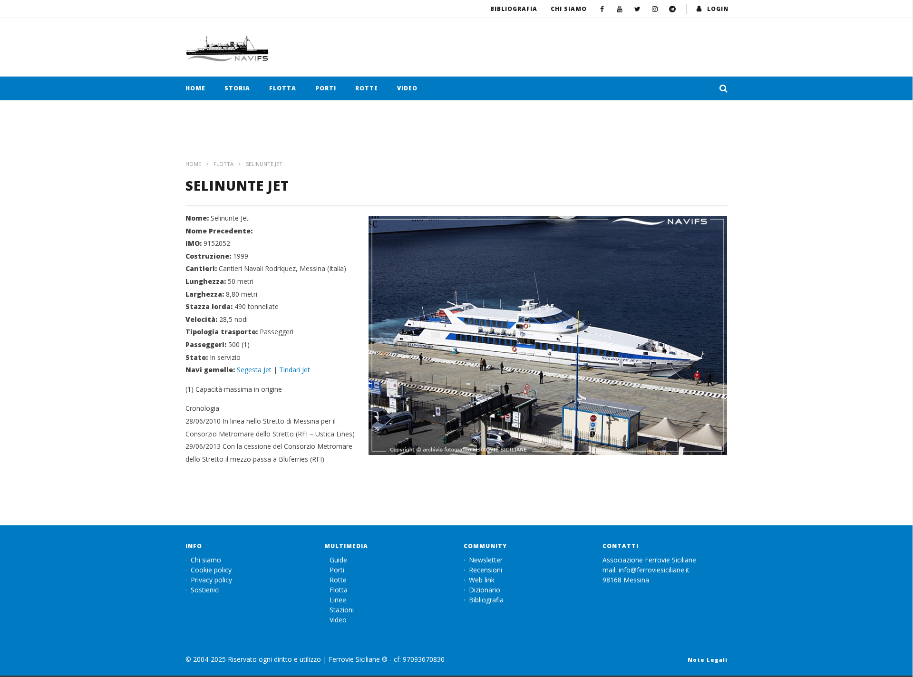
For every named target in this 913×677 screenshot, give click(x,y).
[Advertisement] (456, 135)
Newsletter (486, 559)
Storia (237, 88)
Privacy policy (211, 579)
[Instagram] (655, 9)
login (717, 9)
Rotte (366, 88)
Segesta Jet (254, 369)
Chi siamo (569, 9)
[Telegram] (672, 9)
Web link (482, 579)
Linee (338, 599)
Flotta (282, 88)
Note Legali (708, 659)
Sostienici (205, 589)
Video (407, 88)
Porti (325, 88)
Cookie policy (211, 569)
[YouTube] (620, 9)
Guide (338, 559)
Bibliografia (513, 9)
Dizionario (484, 589)
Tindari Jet (294, 369)
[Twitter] (637, 9)
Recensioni (485, 569)
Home (195, 88)
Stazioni (342, 609)
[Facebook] (602, 9)
